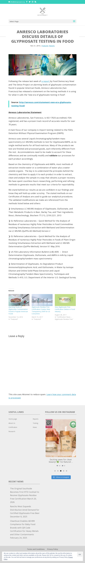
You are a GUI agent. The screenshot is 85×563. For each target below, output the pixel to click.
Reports (52, 46)
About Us (12, 423)
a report (45, 81)
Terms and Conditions (36, 549)
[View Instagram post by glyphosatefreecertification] (74, 454)
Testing (35, 423)
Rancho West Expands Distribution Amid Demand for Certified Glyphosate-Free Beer (25, 509)
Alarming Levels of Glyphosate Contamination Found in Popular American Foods (18, 310)
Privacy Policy (52, 549)
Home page (13, 419)
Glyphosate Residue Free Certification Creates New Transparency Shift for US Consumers (41, 310)
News (35, 427)
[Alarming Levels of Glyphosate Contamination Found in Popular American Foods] (19, 300)
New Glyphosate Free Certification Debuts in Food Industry (65, 309)
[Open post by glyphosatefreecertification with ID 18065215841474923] (61, 438)
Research (12, 431)
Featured (45, 46)
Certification (13, 427)
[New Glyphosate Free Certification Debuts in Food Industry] (65, 300)
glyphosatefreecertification (60, 421)
